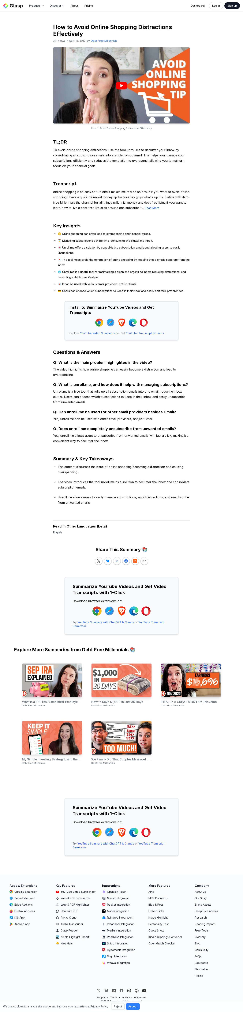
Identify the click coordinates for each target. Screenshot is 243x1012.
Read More (152, 208)
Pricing (88, 5)
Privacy (126, 997)
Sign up (232, 5)
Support (101, 997)
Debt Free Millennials (104, 40)
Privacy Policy (99, 1006)
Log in (216, 5)
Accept (132, 1006)
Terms (113, 997)
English (57, 532)
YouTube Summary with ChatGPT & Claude (105, 622)
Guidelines (140, 997)
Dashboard (198, 5)
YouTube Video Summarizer (98, 333)
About (74, 5)
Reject (118, 1006)
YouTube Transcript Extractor (145, 333)
